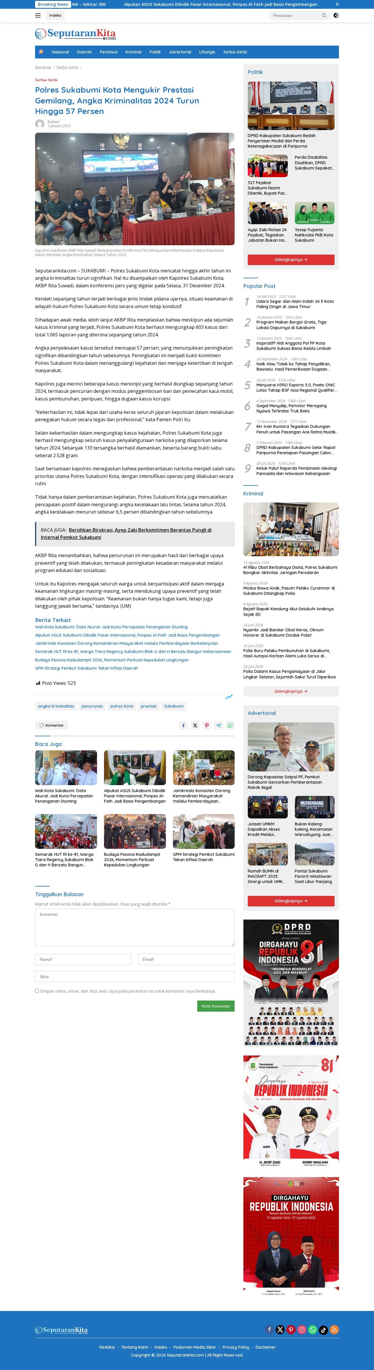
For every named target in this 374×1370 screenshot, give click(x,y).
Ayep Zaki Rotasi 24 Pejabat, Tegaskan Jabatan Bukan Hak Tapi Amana (267, 235)
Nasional (60, 52)
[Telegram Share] (218, 725)
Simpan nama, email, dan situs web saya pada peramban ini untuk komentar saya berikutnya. (128, 991)
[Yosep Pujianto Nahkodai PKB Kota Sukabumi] (315, 213)
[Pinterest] (291, 1330)
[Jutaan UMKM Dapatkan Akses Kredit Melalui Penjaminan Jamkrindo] (268, 807)
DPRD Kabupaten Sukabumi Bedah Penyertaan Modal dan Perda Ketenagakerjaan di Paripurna (282, 141)
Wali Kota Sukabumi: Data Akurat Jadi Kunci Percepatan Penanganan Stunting (111, 627)
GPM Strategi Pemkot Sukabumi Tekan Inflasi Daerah (86, 668)
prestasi (149, 706)
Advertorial (180, 52)
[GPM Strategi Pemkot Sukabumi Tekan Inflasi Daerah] (204, 831)
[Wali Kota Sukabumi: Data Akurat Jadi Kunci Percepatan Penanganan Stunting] (66, 767)
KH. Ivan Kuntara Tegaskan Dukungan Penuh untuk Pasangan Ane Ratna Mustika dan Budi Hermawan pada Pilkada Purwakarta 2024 (297, 429)
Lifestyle (207, 52)
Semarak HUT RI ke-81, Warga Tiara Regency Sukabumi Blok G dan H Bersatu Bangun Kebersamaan (133, 651)
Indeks (55, 15)
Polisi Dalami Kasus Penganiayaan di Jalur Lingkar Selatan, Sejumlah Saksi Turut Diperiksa (289, 674)
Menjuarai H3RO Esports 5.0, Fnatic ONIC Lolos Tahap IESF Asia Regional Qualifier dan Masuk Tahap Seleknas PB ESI (296, 387)
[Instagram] (302, 1330)
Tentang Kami (134, 1347)
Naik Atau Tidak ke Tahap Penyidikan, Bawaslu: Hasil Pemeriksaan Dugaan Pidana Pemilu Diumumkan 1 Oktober (293, 366)
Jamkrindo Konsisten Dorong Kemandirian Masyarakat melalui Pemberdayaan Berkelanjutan (126, 643)
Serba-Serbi (235, 52)
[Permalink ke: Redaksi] (39, 123)
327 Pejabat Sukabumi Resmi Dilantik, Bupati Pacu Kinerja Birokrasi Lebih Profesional (267, 188)
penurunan (92, 706)
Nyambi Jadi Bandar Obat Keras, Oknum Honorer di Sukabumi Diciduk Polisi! (283, 632)
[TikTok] (323, 1330)
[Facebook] (269, 1330)
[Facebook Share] (183, 725)
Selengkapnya (289, 259)
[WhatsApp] (312, 1330)
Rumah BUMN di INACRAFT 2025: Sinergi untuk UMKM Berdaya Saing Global (267, 876)
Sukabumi (173, 706)
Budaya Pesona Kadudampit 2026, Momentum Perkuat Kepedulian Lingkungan (112, 660)
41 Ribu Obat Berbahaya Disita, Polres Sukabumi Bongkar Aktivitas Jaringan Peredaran (290, 570)
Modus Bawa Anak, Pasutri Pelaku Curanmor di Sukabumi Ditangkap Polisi (289, 590)
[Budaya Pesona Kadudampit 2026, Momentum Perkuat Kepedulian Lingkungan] (135, 831)
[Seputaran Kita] (75, 33)
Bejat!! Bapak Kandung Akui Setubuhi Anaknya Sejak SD (288, 611)
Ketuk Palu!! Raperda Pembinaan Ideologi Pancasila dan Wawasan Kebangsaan (297, 471)
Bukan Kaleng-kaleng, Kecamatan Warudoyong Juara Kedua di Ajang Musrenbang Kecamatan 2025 (314, 829)
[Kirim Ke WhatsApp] (230, 725)
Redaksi (53, 121)
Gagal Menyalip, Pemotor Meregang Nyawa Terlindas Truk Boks (292, 408)
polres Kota (121, 706)
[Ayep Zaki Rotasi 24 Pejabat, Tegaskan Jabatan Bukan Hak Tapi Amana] (268, 213)
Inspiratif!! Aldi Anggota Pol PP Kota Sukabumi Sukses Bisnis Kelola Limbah (294, 346)
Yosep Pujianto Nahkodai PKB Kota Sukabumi (314, 235)
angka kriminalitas (56, 706)
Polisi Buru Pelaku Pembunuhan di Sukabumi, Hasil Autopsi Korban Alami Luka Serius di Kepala (286, 653)
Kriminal (133, 52)
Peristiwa (108, 52)
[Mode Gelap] (336, 15)
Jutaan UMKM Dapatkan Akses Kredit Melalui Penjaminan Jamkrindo (264, 829)
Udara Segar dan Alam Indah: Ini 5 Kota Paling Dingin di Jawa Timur (295, 304)
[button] (324, 15)
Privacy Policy (236, 1347)
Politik (155, 52)
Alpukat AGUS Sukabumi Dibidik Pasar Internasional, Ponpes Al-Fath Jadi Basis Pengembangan (165, 4)
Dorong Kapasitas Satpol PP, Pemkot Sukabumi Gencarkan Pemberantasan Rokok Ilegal (285, 782)
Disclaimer (266, 1347)
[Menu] (39, 15)
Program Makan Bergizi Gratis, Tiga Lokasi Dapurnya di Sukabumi (291, 324)
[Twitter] (280, 1330)
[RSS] (334, 1330)
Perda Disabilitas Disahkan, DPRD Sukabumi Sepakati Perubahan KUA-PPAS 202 (314, 163)
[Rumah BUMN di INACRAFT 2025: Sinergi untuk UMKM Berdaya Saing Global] (268, 854)
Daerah (84, 52)
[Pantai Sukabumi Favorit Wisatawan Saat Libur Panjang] (315, 854)
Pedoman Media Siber (195, 1347)
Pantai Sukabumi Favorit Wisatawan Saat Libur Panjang (313, 876)
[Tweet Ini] (195, 725)
